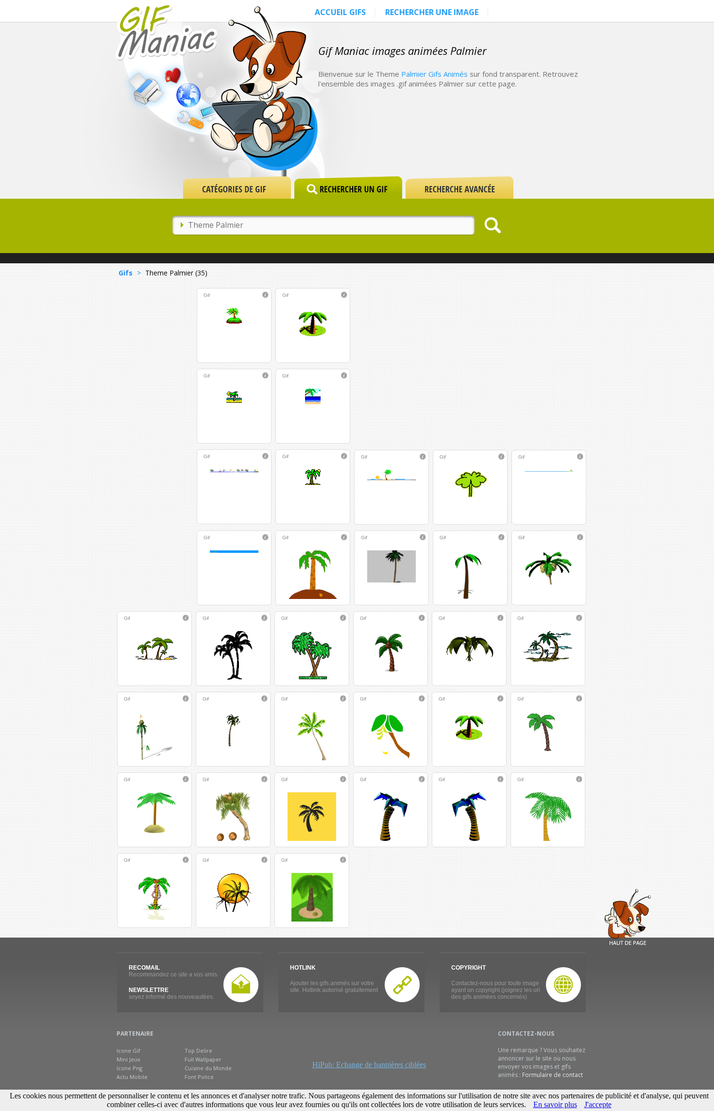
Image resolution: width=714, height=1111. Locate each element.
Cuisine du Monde (208, 1068)
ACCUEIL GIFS (340, 12)
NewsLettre (149, 990)
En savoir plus (555, 1104)
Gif (207, 295)
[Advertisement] (500, 142)
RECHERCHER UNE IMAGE (431, 12)
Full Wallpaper (203, 1059)
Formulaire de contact (552, 1075)
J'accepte (598, 1104)
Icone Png (129, 1068)
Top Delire (198, 1050)
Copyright (468, 967)
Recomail (144, 967)
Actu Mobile (132, 1076)
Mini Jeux (128, 1059)
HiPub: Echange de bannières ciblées (369, 1064)
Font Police (199, 1076)
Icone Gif (128, 1050)
